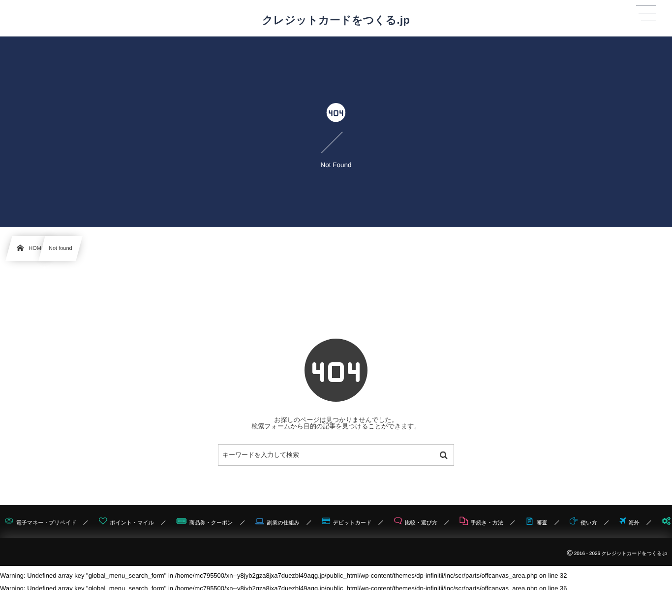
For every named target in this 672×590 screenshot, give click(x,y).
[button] (646, 13)
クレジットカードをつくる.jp (336, 20)
